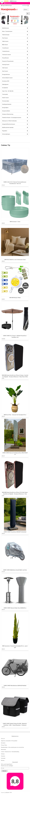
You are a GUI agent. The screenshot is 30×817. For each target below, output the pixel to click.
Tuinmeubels (5, 94)
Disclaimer (3, 742)
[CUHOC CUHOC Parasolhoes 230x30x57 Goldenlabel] (15, 514)
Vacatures (3, 756)
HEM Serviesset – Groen (15, 221)
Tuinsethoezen (5, 47)
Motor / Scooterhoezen (7, 31)
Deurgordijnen (5, 107)
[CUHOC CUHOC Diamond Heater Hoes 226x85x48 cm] (15, 590)
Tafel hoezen (5, 67)
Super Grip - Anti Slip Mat (7, 91)
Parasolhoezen (5, 57)
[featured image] (15, 781)
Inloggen (3, 5)
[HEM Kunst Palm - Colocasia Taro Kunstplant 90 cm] (15, 397)
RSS (11, 792)
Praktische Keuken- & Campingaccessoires (11, 117)
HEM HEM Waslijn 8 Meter (15, 297)
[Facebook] (24, 5)
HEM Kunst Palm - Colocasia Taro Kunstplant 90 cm (15, 414)
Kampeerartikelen (6, 110)
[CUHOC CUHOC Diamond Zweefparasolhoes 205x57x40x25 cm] (15, 435)
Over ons (3, 738)
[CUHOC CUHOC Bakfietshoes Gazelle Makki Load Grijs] (15, 552)
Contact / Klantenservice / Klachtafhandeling (10, 751)
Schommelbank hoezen (7, 77)
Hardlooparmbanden (6, 104)
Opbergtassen (5, 84)
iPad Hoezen (5, 38)
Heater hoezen (5, 97)
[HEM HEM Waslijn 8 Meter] (15, 280)
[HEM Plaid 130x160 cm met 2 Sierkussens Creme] (15, 242)
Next (27, 20)
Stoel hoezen (5, 71)
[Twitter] (23, 5)
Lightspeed (7, 792)
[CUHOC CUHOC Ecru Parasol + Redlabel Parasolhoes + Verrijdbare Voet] (15, 318)
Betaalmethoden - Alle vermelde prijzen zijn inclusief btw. (12, 747)
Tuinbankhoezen (5, 51)
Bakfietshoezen (5, 28)
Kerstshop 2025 (5, 81)
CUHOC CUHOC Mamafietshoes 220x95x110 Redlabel (15, 685)
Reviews (2, 760)
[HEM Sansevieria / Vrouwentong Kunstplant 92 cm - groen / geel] (15, 628)
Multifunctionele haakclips (7, 127)
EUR (26, 5)
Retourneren (3, 749)
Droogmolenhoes (6, 74)
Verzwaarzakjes (5, 100)
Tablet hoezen (5, 41)
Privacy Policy (4, 745)
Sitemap (2, 753)
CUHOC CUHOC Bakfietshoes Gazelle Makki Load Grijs (15, 570)
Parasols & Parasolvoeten (8, 61)
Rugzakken (4, 130)
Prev (3, 20)
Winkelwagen (9, 5)
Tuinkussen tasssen (6, 54)
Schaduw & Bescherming (7, 114)
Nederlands (28, 5)
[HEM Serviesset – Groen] (15, 204)
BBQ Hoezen (5, 44)
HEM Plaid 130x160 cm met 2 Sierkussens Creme (15, 259)
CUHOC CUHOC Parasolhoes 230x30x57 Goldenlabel (15, 531)
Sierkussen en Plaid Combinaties (9, 120)
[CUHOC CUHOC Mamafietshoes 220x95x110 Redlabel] (15, 667)
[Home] (10, 9)
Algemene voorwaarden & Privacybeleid (9, 740)
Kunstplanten (5, 87)
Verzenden (3, 758)
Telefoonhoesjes (5, 34)
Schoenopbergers (6, 134)
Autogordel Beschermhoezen (8, 124)
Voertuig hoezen (5, 64)
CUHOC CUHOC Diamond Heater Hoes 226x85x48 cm (15, 608)
